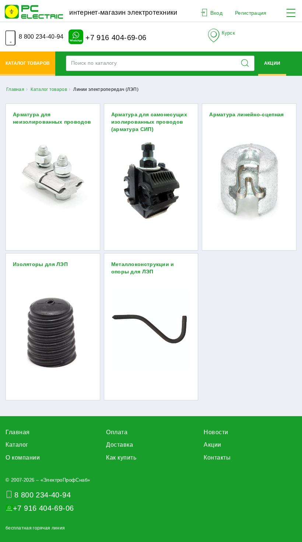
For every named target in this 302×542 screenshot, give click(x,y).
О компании (23, 457)
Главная (18, 432)
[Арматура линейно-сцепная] (249, 182)
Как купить (121, 457)
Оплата (116, 432)
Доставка (119, 445)
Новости (216, 432)
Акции (272, 63)
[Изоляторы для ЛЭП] (53, 332)
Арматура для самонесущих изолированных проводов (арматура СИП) (149, 121)
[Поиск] (247, 63)
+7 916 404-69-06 (115, 37)
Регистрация (250, 13)
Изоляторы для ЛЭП (40, 264)
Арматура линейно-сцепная (246, 114)
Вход (216, 13)
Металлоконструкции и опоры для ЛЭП (142, 267)
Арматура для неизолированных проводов (52, 118)
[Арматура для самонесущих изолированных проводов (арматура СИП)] (151, 182)
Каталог (17, 445)
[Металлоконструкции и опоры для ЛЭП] (151, 332)
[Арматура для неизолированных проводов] (53, 182)
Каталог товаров (28, 63)
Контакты (217, 457)
